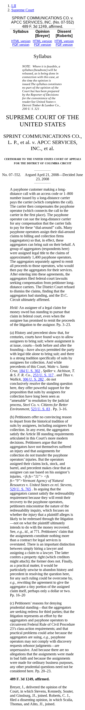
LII (13, 6)
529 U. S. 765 (20, 489)
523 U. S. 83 (40, 409)
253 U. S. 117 (43, 375)
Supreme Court (22, 10)
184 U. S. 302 (29, 371)
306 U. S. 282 (33, 379)
